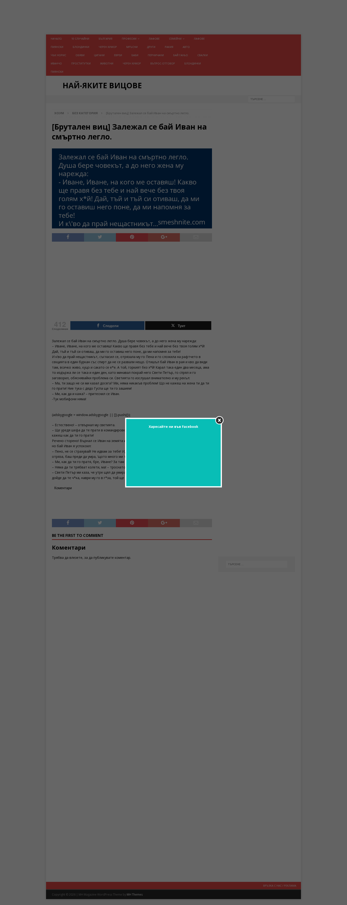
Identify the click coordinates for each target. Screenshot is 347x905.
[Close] (219, 420)
